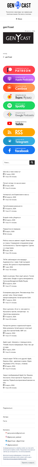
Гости (5, 421)
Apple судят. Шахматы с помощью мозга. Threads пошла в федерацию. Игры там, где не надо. (18, 344)
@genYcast (11, 441)
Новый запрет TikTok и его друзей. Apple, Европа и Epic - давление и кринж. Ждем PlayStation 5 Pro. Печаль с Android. (17, 361)
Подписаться (7, 408)
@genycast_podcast (14, 437)
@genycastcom (12, 445)
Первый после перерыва (11, 229)
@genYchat (20, 441)
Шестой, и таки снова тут (12, 172)
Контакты (6, 430)
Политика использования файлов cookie (15, 459)
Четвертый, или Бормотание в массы (16, 194)
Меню (20, 19)
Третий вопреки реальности (12, 206)
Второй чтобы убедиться (12, 217)
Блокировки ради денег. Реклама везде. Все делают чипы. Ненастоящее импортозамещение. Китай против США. (18, 295)
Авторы (5, 417)
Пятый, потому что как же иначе (14, 183)
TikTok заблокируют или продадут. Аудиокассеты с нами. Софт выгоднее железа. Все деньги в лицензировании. (16, 262)
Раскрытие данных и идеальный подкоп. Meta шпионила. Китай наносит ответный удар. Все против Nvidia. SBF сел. (17, 328)
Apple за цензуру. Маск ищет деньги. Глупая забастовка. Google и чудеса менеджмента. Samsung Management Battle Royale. (18, 278)
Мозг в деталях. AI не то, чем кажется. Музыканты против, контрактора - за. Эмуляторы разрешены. (16, 311)
